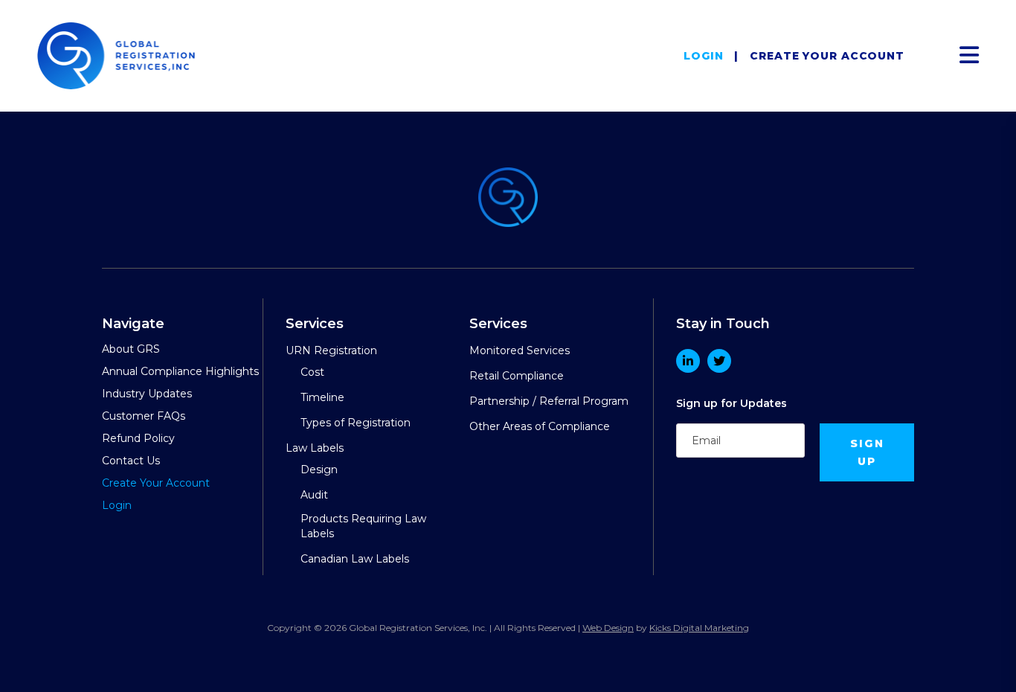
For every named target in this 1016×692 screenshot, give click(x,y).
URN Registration (331, 350)
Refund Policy (138, 438)
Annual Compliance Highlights (180, 371)
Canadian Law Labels (354, 559)
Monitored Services (519, 350)
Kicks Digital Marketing (699, 627)
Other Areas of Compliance (539, 426)
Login (703, 56)
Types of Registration (355, 422)
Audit (314, 495)
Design (319, 469)
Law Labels (315, 448)
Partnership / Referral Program (548, 401)
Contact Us (131, 460)
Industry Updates (147, 393)
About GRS (131, 349)
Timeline (322, 397)
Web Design (608, 627)
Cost (312, 372)
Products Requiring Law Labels (363, 526)
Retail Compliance (516, 375)
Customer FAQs (143, 416)
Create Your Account (827, 56)
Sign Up (867, 452)
